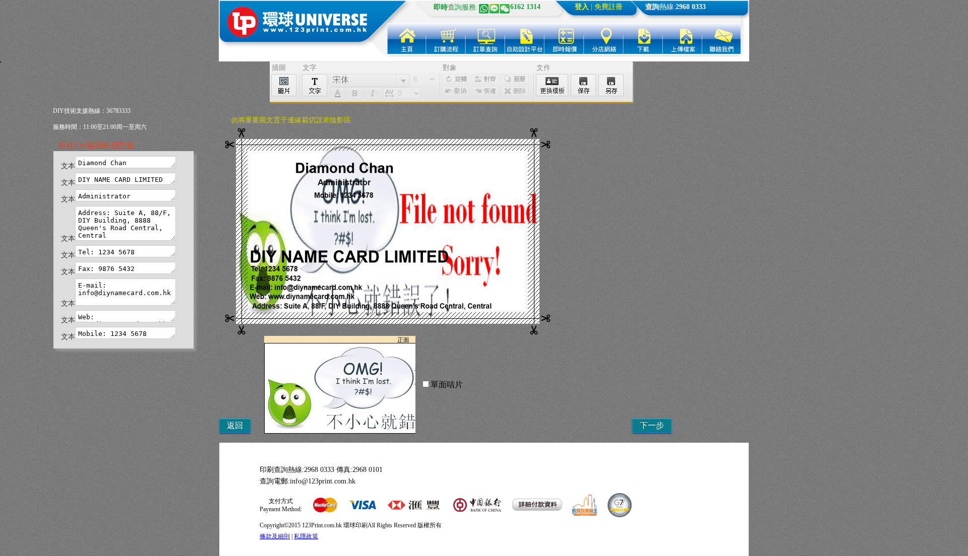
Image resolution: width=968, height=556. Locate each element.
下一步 (652, 425)
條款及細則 (275, 536)
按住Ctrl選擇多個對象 (96, 145)
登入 (582, 7)
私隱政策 (306, 536)
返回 (235, 425)
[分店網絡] (603, 38)
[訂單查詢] (485, 38)
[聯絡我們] (721, 38)
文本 (68, 166)
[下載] (642, 38)
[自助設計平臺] (524, 38)
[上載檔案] (682, 38)
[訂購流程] (446, 38)
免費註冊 (608, 7)
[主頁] (407, 38)
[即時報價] (564, 38)
